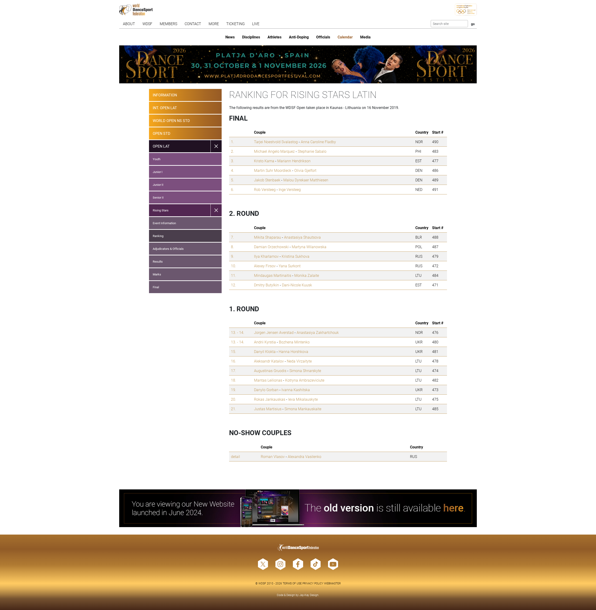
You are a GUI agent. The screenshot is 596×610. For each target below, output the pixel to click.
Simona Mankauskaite (302, 408)
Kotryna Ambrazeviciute (304, 380)
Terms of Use (292, 583)
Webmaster (332, 583)
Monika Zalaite (306, 275)
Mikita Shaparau (267, 237)
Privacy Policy (312, 583)
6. (232, 189)
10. (233, 265)
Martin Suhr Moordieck (272, 170)
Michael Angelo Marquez (274, 151)
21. (233, 408)
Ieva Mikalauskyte (303, 399)
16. (233, 361)
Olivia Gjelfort (305, 170)
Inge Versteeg (290, 189)
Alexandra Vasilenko (304, 456)
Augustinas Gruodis (270, 370)
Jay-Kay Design (308, 595)
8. (232, 246)
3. (232, 160)
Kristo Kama (264, 160)
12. (233, 284)
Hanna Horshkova (293, 351)
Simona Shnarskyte (305, 370)
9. (232, 256)
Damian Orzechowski (271, 246)
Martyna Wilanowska (309, 246)
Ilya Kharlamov (266, 256)
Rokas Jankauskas (269, 399)
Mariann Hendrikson (294, 160)
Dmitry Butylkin (266, 284)
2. (232, 151)
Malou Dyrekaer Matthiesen (305, 179)
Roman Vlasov (273, 456)
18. (233, 380)
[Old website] (298, 508)
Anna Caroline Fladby (318, 141)
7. (232, 237)
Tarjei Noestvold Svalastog (276, 141)
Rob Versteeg (265, 189)
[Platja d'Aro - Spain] (298, 64)
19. (233, 389)
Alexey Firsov (265, 265)
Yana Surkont (290, 265)
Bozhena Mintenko (294, 341)
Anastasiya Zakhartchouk (318, 332)
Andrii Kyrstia (265, 341)
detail (235, 456)
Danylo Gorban (266, 389)
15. (233, 351)
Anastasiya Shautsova (302, 237)
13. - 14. (237, 332)
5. (232, 179)
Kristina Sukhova (295, 256)
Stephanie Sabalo (312, 151)
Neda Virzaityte (299, 361)
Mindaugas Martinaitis (272, 275)
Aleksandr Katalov (269, 361)
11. (233, 275)
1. (232, 141)
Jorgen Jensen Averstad (274, 332)
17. (233, 370)
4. (232, 170)
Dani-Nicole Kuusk (297, 284)
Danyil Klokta (265, 351)
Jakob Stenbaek (267, 179)
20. (233, 399)
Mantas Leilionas (268, 380)
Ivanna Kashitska (295, 389)
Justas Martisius (267, 408)
